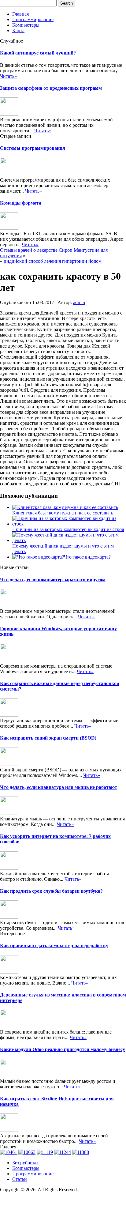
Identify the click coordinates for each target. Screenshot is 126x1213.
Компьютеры (25, 25)
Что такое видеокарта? (87, 556)
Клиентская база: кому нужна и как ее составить (62, 512)
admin (79, 302)
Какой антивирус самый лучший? (38, 52)
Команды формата (20, 202)
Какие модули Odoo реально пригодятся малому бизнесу (62, 1049)
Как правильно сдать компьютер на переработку (54, 945)
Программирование (33, 19)
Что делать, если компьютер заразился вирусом (53, 579)
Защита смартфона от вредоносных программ (51, 88)
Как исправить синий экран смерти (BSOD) (48, 737)
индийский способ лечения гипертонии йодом (53, 261)
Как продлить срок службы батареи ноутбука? (51, 891)
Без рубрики (25, 1162)
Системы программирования (32, 148)
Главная (20, 14)
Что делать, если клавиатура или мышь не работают (58, 787)
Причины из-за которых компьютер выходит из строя (68, 529)
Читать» (8, 76)
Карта (18, 30)
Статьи (19, 1179)
